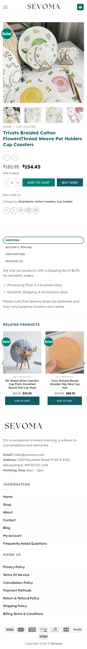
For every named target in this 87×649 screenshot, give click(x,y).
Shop (7, 504)
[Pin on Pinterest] (21, 210)
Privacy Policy (14, 567)
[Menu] (5, 7)
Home (7, 126)
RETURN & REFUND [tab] (18, 247)
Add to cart (38, 182)
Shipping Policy (15, 606)
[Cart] (80, 7)
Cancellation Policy (18, 583)
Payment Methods (17, 590)
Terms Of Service (16, 575)
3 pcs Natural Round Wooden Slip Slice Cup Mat (65, 384)
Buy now (70, 182)
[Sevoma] (43, 7)
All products (25, 201)
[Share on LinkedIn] (28, 210)
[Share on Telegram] (36, 210)
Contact (9, 520)
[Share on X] (14, 210)
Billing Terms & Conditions (23, 614)
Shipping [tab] (12, 240)
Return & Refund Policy (21, 598)
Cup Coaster (25, 126)
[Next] (77, 62)
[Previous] (9, 62)
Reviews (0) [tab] (14, 261)
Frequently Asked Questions (25, 543)
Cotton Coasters (45, 201)
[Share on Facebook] (6, 210)
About (8, 512)
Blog (6, 528)
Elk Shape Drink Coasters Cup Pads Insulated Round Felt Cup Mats (22, 384)
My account (12, 536)
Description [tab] (15, 254)
